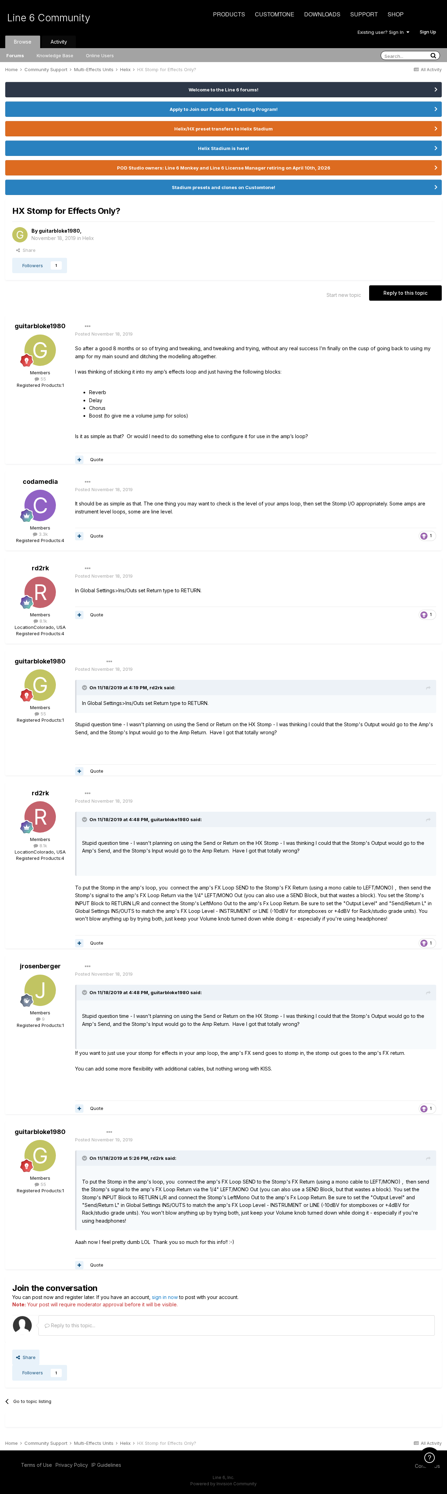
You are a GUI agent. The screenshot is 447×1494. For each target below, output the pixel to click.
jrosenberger (40, 966)
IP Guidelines (106, 1465)
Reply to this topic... (72, 1325)
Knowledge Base (55, 55)
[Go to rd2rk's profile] (40, 592)
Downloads (322, 14)
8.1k (42, 621)
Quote (96, 459)
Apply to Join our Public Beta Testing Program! (224, 109)
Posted (104, 334)
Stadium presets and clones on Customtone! (223, 187)
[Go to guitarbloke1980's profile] (20, 234)
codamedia (40, 481)
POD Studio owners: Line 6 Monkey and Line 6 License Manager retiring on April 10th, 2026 (223, 168)
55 (42, 379)
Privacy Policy (72, 1465)
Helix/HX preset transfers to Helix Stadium (223, 129)
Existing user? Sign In (382, 32)
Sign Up (428, 32)
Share (28, 250)
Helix (88, 238)
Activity (59, 42)
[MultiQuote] (79, 460)
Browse (22, 42)
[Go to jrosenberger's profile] (40, 990)
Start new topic (344, 295)
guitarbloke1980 (59, 231)
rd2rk (40, 568)
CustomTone (274, 14)
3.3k (42, 534)
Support (364, 14)
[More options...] (88, 326)
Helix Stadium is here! (223, 148)
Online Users (100, 55)
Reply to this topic (405, 293)
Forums (15, 55)
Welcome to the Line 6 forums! (223, 89)
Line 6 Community (48, 18)
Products (229, 14)
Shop (396, 14)
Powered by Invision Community (223, 1483)
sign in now (165, 1297)
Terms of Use (36, 1465)
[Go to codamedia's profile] (40, 505)
